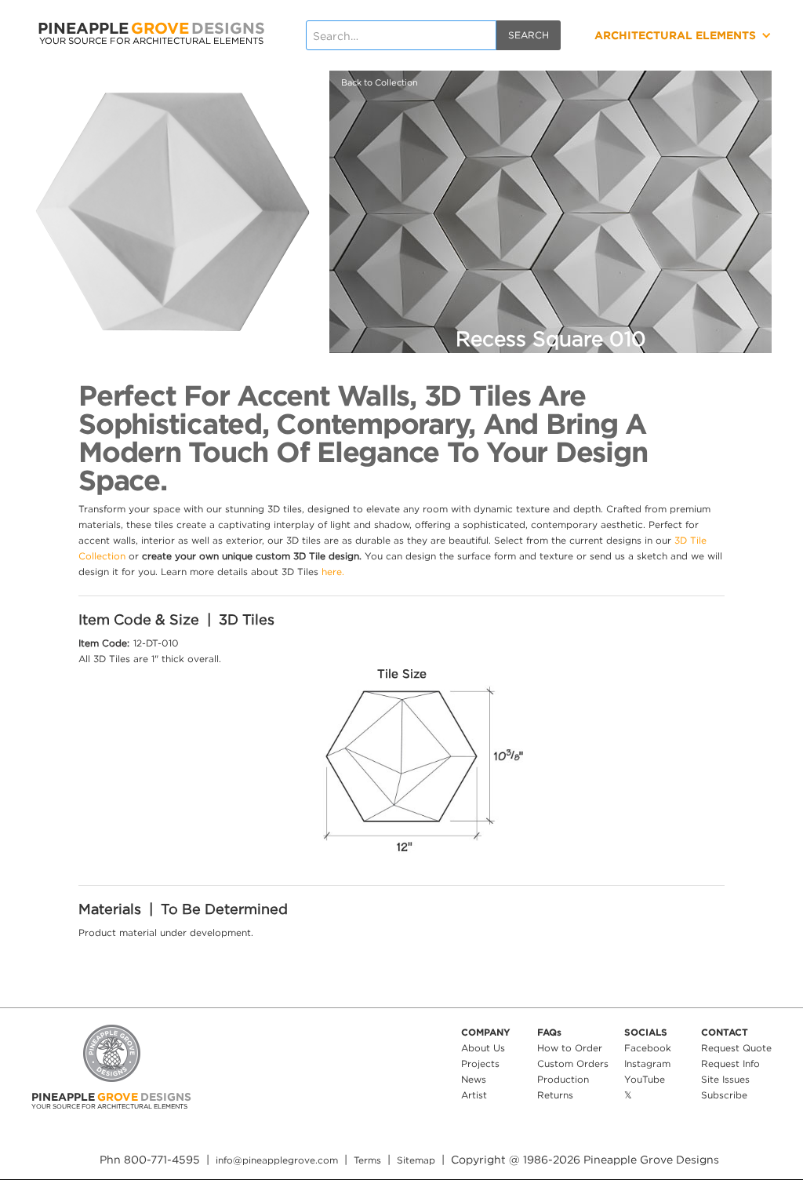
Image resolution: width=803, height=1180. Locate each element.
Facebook (647, 1048)
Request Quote (736, 1048)
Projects (480, 1063)
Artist (474, 1095)
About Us (483, 1048)
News (473, 1079)
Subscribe (724, 1095)
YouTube (644, 1079)
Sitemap (416, 1160)
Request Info (730, 1063)
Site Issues (725, 1079)
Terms (367, 1160)
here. (333, 571)
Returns (555, 1095)
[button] (646, 35)
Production (563, 1079)
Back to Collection (379, 82)
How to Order (569, 1048)
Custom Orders (573, 1063)
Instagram (647, 1063)
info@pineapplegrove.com (277, 1160)
